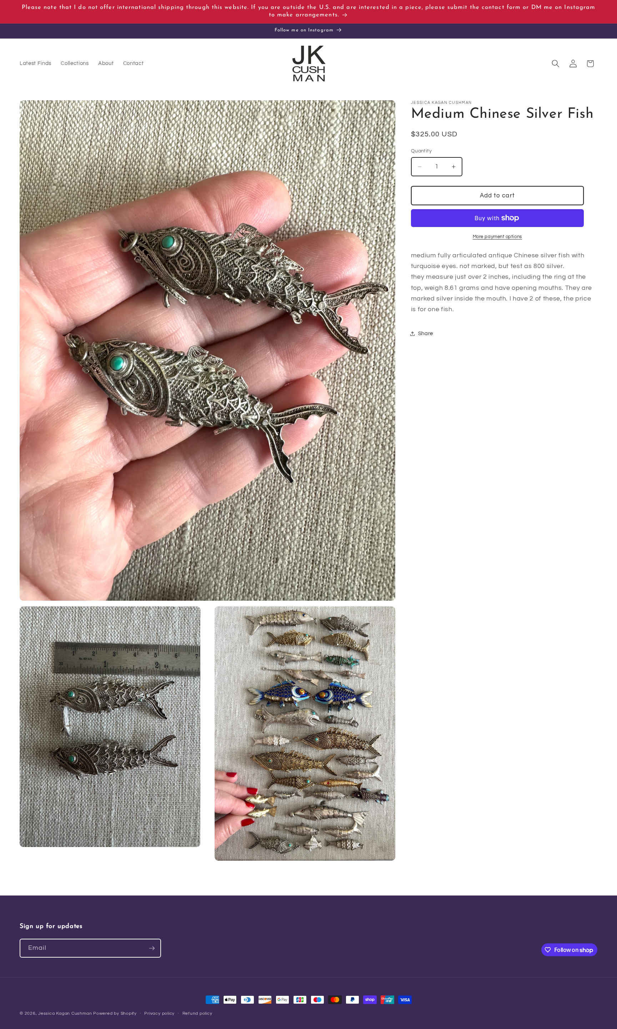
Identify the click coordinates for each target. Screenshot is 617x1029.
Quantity (421, 150)
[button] (555, 63)
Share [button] (425, 333)
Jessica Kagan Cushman (65, 1013)
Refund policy (197, 1013)
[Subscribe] (151, 948)
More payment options (497, 236)
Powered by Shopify (115, 1013)
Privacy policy (159, 1013)
